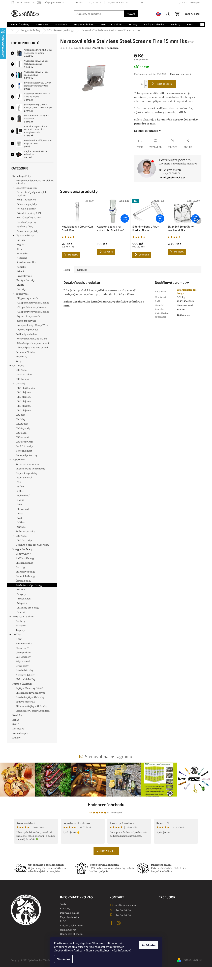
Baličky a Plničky (25, 352)
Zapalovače (22, 293)
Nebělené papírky (26, 222)
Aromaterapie (20, 733)
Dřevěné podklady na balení (32, 347)
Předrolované (24, 276)
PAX (19, 482)
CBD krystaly (23, 428)
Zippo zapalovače (26, 320)
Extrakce (20, 625)
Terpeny (20, 630)
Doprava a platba (118, 2)
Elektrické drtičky (26, 679)
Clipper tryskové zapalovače (33, 311)
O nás (79, 2)
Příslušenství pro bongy (29, 585)
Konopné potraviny (26, 455)
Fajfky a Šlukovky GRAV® (29, 688)
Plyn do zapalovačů (28, 329)
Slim (19, 249)
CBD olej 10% (24, 392)
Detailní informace (146, 131)
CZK (181, 2)
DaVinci (21, 522)
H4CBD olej (22, 423)
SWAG (15, 724)
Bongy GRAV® (23, 553)
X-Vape (20, 500)
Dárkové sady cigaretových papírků (32, 194)
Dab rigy (20, 567)
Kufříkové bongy (25, 558)
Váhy (18, 361)
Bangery (21, 594)
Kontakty (95, 2)
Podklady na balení (27, 334)
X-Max (20, 491)
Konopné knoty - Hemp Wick (32, 325)
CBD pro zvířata (24, 441)
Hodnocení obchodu (106, 804)
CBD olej (20, 383)
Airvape (21, 527)
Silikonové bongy (25, 571)
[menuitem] (20, 24)
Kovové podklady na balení (32, 338)
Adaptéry (22, 603)
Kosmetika (18, 728)
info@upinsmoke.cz (125, 905)
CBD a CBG (18, 365)
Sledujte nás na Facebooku (111, 923)
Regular (21, 244)
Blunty (20, 284)
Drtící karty (22, 666)
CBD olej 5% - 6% (26, 388)
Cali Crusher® (23, 656)
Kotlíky (21, 589)
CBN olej (20, 419)
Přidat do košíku (164, 83)
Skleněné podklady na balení (33, 343)
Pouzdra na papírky (28, 231)
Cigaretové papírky (26, 188)
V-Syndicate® (23, 661)
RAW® (19, 639)
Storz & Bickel (24, 477)
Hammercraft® (24, 643)
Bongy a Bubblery (22, 549)
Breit (19, 518)
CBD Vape (21, 370)
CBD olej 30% (24, 406)
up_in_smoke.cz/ (119, 923)
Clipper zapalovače (27, 298)
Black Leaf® (22, 648)
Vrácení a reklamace (71, 925)
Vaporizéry (18, 459)
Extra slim (22, 253)
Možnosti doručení (180, 74)
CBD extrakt (22, 437)
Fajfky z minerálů (25, 701)
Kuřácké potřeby (21, 176)
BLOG (63, 921)
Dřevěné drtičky (24, 670)
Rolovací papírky (26, 208)
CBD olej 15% (24, 397)
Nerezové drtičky (25, 675)
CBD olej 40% (24, 410)
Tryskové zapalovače (28, 316)
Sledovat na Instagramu (108, 756)
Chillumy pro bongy (28, 607)
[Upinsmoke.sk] (158, 13)
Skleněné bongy (24, 562)
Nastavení (63, 959)
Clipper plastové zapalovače (33, 302)
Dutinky (21, 289)
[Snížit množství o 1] (146, 86)
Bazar (15, 719)
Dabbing (20, 621)
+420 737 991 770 (122, 909)
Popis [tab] (67, 270)
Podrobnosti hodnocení (105, 48)
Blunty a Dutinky (25, 280)
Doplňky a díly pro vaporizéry (32, 544)
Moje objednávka (69, 917)
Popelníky (21, 356)
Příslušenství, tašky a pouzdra (33, 710)
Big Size (21, 240)
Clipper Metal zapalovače (31, 307)
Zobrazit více (106, 850)
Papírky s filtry (25, 226)
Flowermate (23, 509)
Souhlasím (148, 945)
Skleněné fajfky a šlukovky (30, 692)
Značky (16, 737)
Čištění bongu (23, 580)
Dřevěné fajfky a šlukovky (30, 697)
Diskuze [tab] (82, 270)
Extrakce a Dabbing (23, 616)
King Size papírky (26, 199)
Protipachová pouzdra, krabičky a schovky (35, 182)
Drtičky (16, 634)
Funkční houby (24, 446)
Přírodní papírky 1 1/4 (29, 213)
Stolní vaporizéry (25, 531)
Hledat (131, 13)
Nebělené (22, 257)
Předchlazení (24, 598)
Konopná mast (24, 450)
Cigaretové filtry (25, 235)
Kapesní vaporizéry (27, 473)
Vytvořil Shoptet (192, 960)
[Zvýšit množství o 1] (146, 82)
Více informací (121, 950)
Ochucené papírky (27, 204)
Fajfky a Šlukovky (22, 683)
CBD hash (21, 432)
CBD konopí (22, 379)
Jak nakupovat (68, 929)
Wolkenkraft (23, 495)
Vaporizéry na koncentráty (30, 468)
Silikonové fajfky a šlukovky (31, 706)
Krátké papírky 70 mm (29, 217)
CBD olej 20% (24, 401)
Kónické (21, 267)
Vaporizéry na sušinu (28, 464)
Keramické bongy (25, 576)
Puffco (20, 486)
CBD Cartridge (24, 374)
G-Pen (20, 504)
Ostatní (21, 612)
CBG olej (20, 414)
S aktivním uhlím (26, 262)
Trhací (20, 271)
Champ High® (23, 652)
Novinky (17, 715)
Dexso (20, 513)
